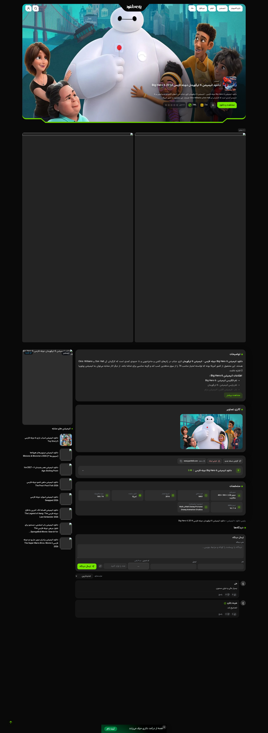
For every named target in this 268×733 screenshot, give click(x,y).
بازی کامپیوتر (235, 8)
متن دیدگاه (240, 542)
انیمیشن (222, 8)
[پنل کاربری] (28, 8)
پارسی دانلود (241, 520)
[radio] (166, 105)
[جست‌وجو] (36, 8)
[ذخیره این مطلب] (213, 105)
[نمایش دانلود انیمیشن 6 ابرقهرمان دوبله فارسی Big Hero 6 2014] (211, 431)
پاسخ (220, 594)
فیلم (212, 8)
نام (243, 562)
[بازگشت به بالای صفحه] (11, 722)
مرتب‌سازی (98, 576)
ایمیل (194, 562)
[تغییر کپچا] (100, 566)
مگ (192, 8)
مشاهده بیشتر (233, 395)
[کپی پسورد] (181, 461)
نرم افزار (202, 8)
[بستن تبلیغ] (164, 727)
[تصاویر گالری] (160, 432)
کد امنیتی (141, 561)
